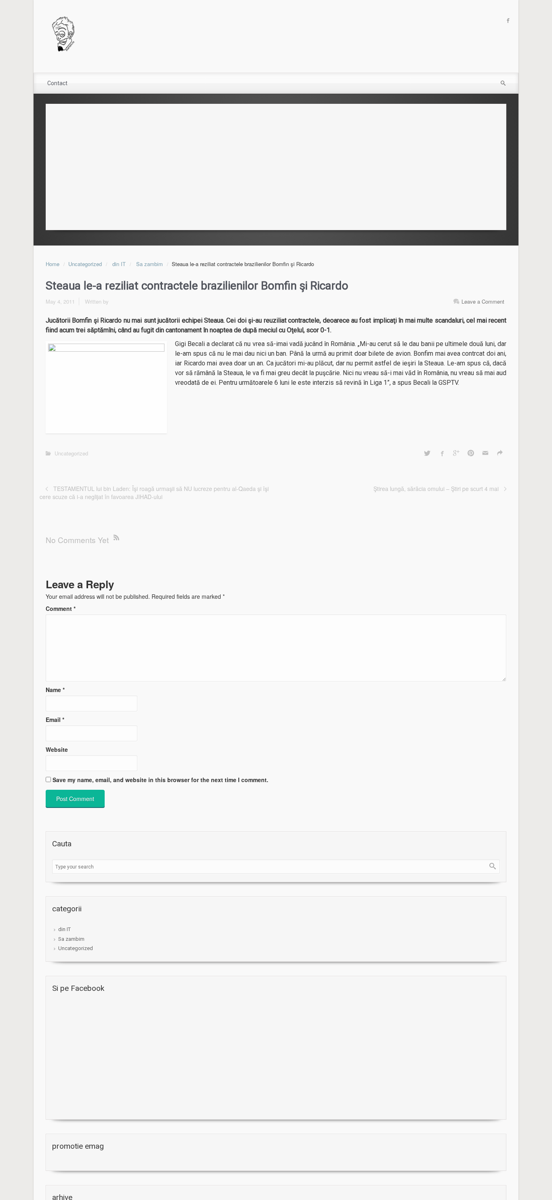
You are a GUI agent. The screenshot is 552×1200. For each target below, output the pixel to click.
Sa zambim (149, 264)
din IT (119, 264)
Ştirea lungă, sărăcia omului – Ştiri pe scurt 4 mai (436, 489)
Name (55, 690)
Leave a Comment (482, 301)
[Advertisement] (276, 164)
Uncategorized (85, 264)
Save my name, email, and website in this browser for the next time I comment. (160, 780)
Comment (61, 608)
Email (55, 719)
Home (52, 264)
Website (57, 749)
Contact (57, 83)
